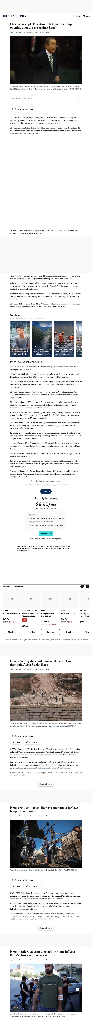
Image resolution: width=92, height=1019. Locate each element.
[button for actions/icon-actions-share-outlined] (78, 99)
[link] (14, 16)
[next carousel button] (77, 989)
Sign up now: (14, 32)
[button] (76, 16)
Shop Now (12, 632)
